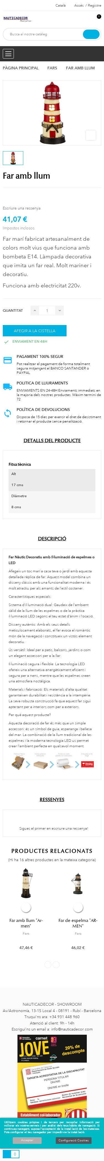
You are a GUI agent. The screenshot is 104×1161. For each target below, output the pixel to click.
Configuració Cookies (74, 1140)
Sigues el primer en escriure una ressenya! (53, 828)
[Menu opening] (8, 54)
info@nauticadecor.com (72, 1029)
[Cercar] (91, 34)
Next (56, 964)
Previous (47, 964)
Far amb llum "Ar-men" (26, 923)
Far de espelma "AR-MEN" (78, 923)
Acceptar (27, 1140)
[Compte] (88, 19)
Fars (26, 933)
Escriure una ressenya (21, 208)
